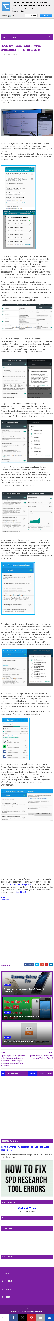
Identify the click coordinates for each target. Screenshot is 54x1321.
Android (9, 54)
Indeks (40, 1311)
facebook (32, 1073)
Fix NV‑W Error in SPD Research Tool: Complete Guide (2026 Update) (25, 1148)
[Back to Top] (27, 1308)
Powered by (5, 16)
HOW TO (17, 54)
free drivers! (21, 892)
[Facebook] (13, 1317)
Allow (46, 15)
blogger (41, 1073)
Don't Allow (31, 15)
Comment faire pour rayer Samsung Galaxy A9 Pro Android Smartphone (24, 990)
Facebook (8, 884)
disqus (49, 1073)
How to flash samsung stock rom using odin (18, 1041)
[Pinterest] (31, 1317)
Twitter (17, 884)
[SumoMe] (49, 1317)
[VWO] (12, 16)
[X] (22, 1317)
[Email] (40, 1317)
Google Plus (26, 884)
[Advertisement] (27, 853)
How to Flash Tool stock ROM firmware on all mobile (21, 1016)
